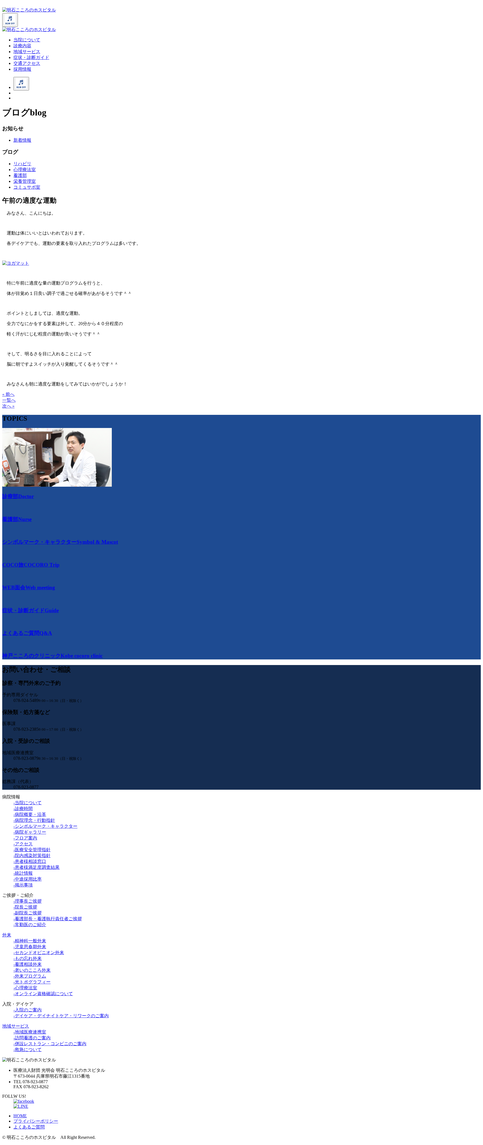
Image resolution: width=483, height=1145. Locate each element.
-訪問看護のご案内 (32, 1037)
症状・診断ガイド (31, 57)
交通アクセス (26, 63)
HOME (20, 1115)
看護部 (20, 175)
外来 (6, 935)
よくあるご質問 (29, 1127)
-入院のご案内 (27, 1009)
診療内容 (22, 45)
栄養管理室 (24, 181)
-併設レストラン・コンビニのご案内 (49, 1043)
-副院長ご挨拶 (27, 912)
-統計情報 (23, 873)
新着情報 (22, 140)
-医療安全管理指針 (32, 849)
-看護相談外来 (27, 964)
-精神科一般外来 (29, 940)
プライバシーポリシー (35, 1121)
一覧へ (9, 400)
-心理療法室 (25, 987)
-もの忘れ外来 (27, 958)
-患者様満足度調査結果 (36, 867)
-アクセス (23, 843)
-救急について (27, 1049)
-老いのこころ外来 (32, 970)
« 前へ (8, 394)
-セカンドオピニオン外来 (38, 952)
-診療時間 (23, 808)
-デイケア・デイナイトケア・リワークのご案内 (61, 1015)
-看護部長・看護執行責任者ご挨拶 (47, 918)
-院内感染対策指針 (32, 855)
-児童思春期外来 (29, 946)
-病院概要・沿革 (29, 814)
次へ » (8, 406)
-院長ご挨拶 (25, 907)
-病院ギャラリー (29, 832)
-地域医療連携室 (29, 1032)
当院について (26, 39)
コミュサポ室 (26, 187)
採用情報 (22, 69)
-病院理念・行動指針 (34, 820)
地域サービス (26, 51)
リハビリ (22, 163)
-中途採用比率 (27, 879)
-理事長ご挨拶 (27, 901)
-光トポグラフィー (32, 982)
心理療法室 (24, 169)
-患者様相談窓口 (29, 861)
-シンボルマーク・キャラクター (45, 826)
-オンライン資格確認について (43, 993)
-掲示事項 (23, 885)
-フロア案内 (25, 838)
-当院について (27, 802)
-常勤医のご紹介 (29, 924)
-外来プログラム (29, 976)
